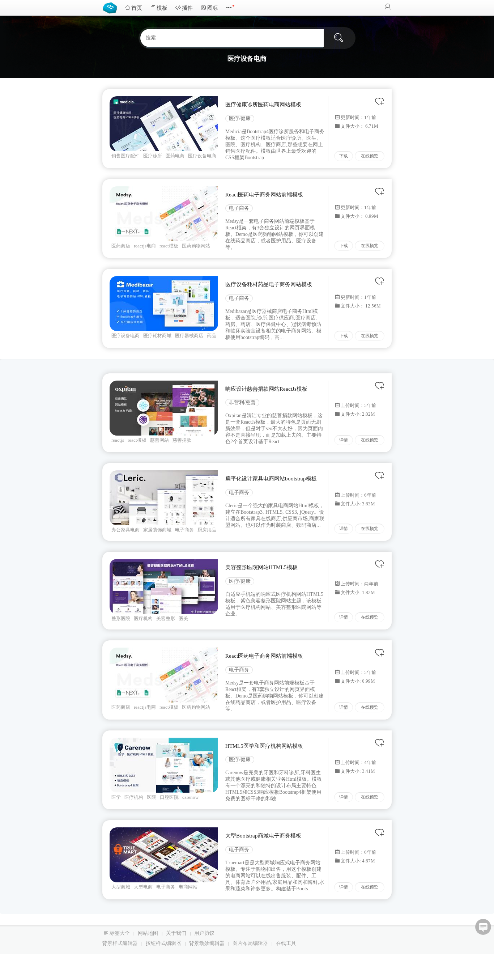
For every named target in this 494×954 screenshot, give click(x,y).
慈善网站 (159, 440)
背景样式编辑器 (120, 943)
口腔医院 (169, 797)
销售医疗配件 (125, 155)
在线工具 (286, 943)
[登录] (388, 7)
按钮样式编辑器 (163, 943)
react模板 (168, 246)
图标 (212, 8)
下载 (343, 155)
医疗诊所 (152, 155)
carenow (190, 797)
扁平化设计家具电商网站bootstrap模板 (271, 479)
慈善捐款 (182, 440)
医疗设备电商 (202, 155)
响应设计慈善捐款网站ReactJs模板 (266, 389)
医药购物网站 (196, 246)
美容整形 (165, 618)
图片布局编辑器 (250, 943)
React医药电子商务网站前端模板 (264, 195)
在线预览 (369, 155)
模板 (162, 8)
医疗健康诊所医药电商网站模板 (263, 104)
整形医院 (120, 618)
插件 (187, 8)
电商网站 (188, 887)
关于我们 (176, 933)
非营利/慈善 (242, 402)
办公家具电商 (125, 530)
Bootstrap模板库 (111, 7)
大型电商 (143, 887)
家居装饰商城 (157, 530)
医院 (151, 797)
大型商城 (120, 887)
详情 (343, 439)
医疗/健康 (240, 118)
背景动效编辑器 (207, 943)
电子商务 (239, 208)
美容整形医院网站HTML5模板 (261, 567)
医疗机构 (143, 618)
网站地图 (148, 933)
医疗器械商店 (189, 335)
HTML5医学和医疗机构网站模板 (264, 746)
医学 (116, 797)
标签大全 (120, 933)
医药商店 (120, 246)
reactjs (117, 440)
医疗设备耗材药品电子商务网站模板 (268, 284)
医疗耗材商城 (157, 335)
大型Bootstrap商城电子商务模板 (263, 836)
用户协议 (204, 933)
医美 (183, 618)
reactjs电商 (145, 246)
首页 (136, 8)
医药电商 (175, 155)
